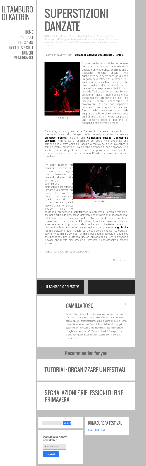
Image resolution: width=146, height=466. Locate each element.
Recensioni (49, 39)
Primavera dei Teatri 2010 (67, 42)
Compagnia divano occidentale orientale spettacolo (82, 39)
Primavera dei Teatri (105, 36)
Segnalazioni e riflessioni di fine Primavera (84, 396)
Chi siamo (25, 42)
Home (29, 32)
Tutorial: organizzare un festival (85, 369)
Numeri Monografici (23, 55)
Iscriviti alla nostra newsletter (55, 438)
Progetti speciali (20, 47)
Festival (91, 36)
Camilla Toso (68, 36)
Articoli (27, 37)
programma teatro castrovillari (94, 42)
